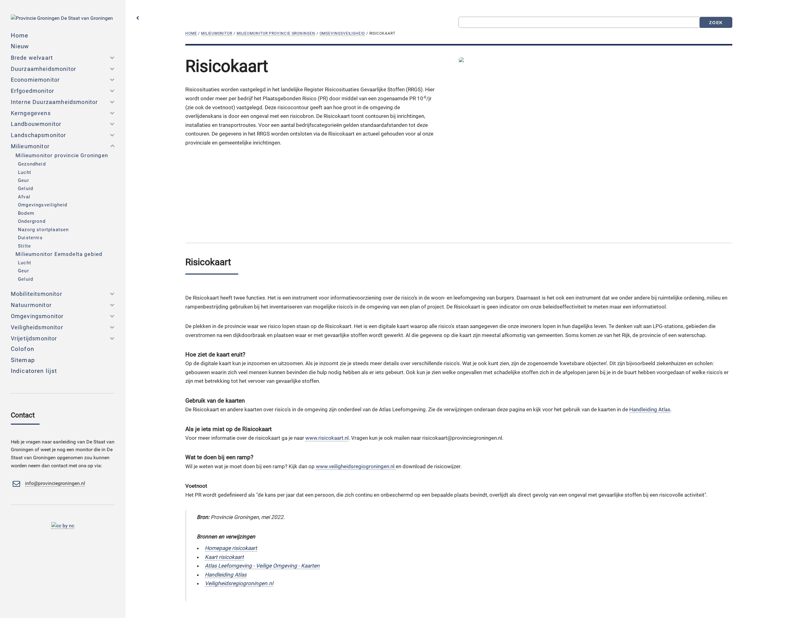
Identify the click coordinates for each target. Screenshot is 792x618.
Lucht (24, 172)
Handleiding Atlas (649, 409)
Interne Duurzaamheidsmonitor (54, 102)
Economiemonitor (35, 79)
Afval (24, 197)
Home (191, 33)
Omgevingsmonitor (37, 316)
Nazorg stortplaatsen (43, 229)
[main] (311, 147)
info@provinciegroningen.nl (55, 483)
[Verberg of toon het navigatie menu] (138, 18)
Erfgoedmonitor (32, 91)
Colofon (22, 348)
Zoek (715, 22)
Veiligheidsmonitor (37, 327)
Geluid (25, 188)
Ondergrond (31, 221)
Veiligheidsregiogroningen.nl (239, 583)
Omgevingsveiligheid (342, 33)
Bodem (26, 213)
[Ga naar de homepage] (62, 18)
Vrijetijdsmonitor (34, 338)
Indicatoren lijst (34, 370)
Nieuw (20, 46)
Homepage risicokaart (231, 548)
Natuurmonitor (31, 305)
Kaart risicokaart (224, 557)
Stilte (24, 246)
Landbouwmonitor (36, 124)
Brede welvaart (32, 57)
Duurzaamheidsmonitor (43, 69)
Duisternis (30, 237)
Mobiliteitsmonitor (36, 294)
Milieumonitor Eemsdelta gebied (58, 254)
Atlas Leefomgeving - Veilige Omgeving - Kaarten (262, 566)
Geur (23, 180)
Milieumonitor (216, 33)
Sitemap (23, 360)
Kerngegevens (31, 113)
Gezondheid (32, 164)
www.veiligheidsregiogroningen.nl (356, 466)
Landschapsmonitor (38, 135)
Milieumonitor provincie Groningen (276, 33)
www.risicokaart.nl (327, 438)
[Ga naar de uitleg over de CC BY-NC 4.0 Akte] (62, 526)
